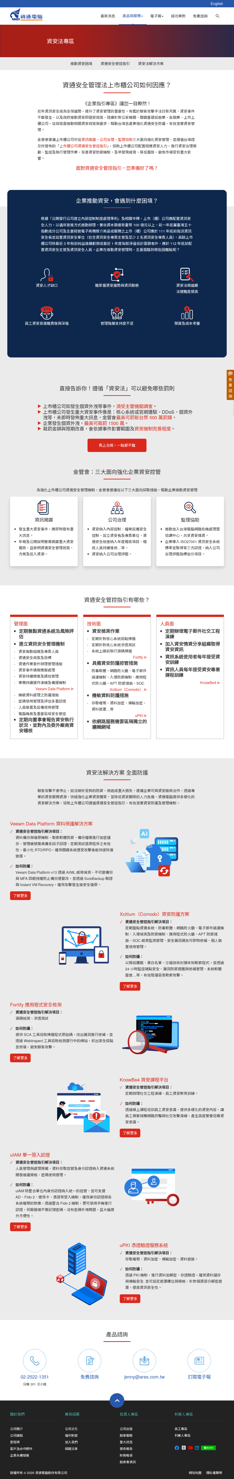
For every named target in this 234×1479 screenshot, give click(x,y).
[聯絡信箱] (144, 1360)
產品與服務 (131, 15)
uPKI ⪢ (141, 715)
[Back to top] (117, 1400)
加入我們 (71, 1442)
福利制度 (71, 1435)
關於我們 (17, 1414)
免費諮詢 (200, 16)
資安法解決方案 (151, 63)
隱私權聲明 (214, 1472)
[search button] (217, 15)
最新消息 (108, 16)
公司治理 (126, 1428)
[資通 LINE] (208, 1447)
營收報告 (126, 1448)
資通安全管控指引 (115, 63)
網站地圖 (195, 1472)
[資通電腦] (26, 13)
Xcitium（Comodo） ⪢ (128, 689)
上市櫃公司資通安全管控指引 (83, 146)
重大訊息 (126, 1442)
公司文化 (71, 1428)
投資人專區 (129, 1414)
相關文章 (71, 1448)
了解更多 (20, 895)
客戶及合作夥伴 (21, 1448)
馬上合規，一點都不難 (117, 445)
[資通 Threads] (183, 1447)
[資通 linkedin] (197, 1447)
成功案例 (178, 16)
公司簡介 (16, 1428)
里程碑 (15, 1442)
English (217, 3)
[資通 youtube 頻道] (190, 1447)
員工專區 (181, 1428)
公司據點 (16, 1435)
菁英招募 (72, 1414)
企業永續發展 (19, 1455)
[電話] (34, 1360)
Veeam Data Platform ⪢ (54, 688)
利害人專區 (184, 1414)
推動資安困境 (81, 63)
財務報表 (126, 1455)
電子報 (155, 16)
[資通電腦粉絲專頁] (177, 1447)
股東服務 (126, 1435)
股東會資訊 (128, 1462)
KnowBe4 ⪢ (210, 682)
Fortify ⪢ (140, 657)
